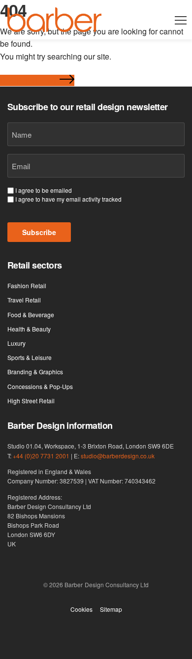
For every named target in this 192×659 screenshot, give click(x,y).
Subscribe (39, 232)
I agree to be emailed (43, 190)
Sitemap (111, 609)
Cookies (81, 609)
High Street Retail (31, 400)
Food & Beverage (30, 314)
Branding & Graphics (35, 371)
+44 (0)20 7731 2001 (41, 455)
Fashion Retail (26, 285)
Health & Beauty (29, 329)
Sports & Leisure (29, 357)
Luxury (16, 343)
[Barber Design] (54, 19)
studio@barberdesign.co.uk (118, 455)
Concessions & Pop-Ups (40, 386)
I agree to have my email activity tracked (68, 199)
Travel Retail (24, 300)
